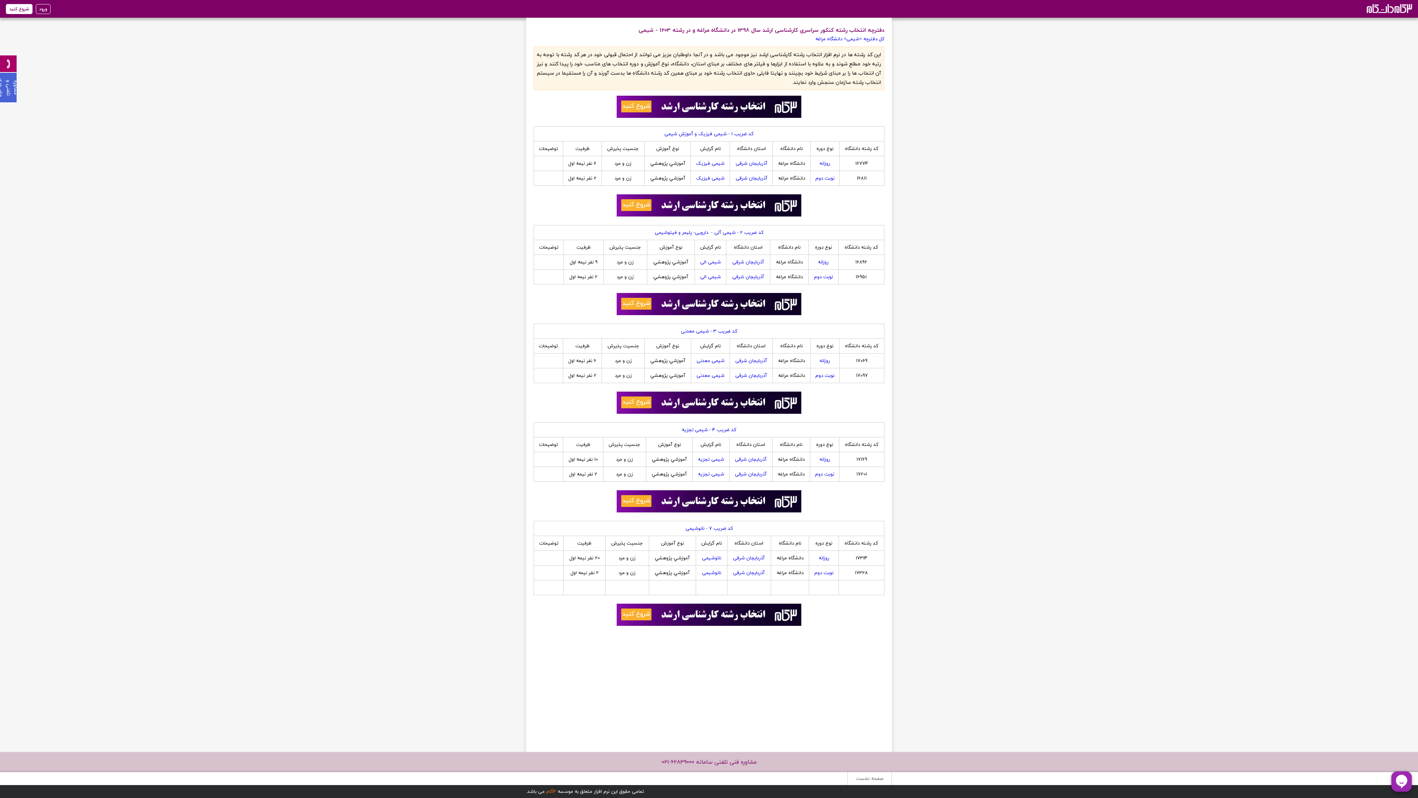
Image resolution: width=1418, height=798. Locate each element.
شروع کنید (19, 9)
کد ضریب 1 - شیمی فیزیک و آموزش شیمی (709, 134)
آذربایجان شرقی (751, 163)
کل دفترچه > (871, 39)
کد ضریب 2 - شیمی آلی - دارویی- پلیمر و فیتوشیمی (709, 232)
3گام (551, 791)
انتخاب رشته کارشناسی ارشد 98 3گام (1388, 8)
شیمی (852, 39)
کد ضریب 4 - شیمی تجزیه (709, 430)
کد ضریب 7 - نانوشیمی (709, 528)
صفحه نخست (869, 778)
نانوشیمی (711, 558)
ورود (43, 9)
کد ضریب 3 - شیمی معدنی (709, 331)
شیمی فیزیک (710, 163)
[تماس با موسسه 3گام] (8, 63)
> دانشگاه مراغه (830, 39)
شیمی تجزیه (711, 459)
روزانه (824, 163)
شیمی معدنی (710, 361)
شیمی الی (710, 262)
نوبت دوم (825, 178)
